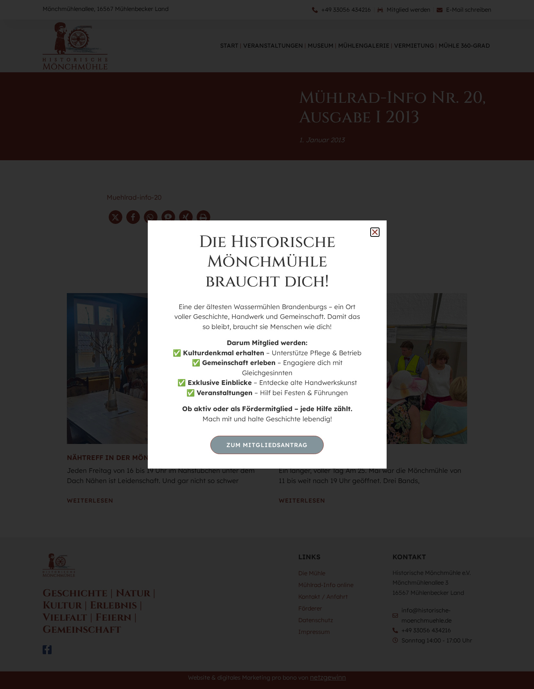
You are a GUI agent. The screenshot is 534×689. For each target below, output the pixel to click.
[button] (375, 232)
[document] (267, 344)
